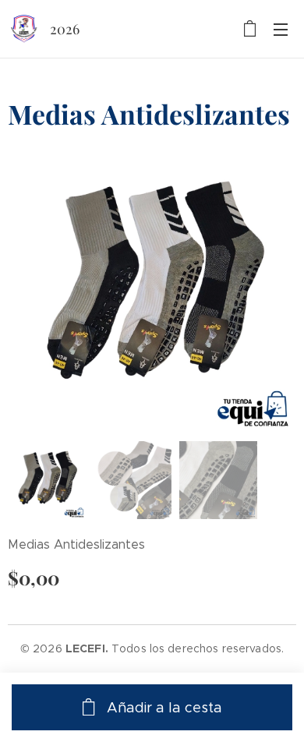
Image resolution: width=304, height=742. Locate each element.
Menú (280, 28)
